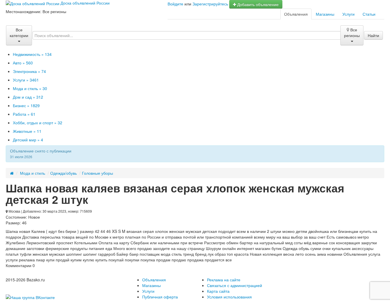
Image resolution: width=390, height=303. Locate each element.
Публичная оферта (160, 297)
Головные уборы (97, 173)
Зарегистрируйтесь (210, 4)
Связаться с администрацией (234, 285)
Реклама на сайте (223, 279)
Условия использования (229, 297)
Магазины (325, 14)
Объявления (296, 14)
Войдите (175, 4)
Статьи (369, 14)
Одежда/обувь (63, 173)
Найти (373, 35)
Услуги (348, 14)
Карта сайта (218, 291)
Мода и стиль (32, 173)
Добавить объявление (257, 4)
